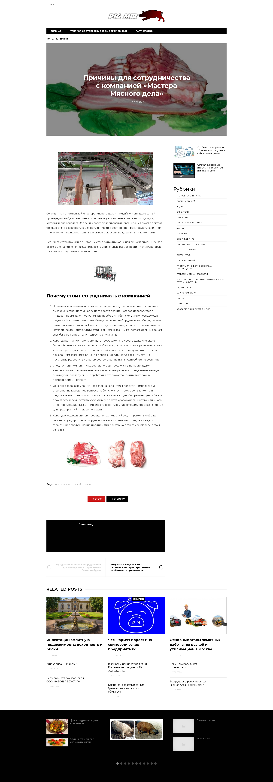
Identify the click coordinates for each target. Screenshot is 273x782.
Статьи (180, 298)
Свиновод (86, 524)
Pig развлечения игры (189, 196)
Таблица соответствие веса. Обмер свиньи (98, 31)
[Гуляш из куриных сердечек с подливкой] (57, 726)
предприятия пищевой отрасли (73, 484)
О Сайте (50, 4)
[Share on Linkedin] (123, 510)
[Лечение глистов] (183, 726)
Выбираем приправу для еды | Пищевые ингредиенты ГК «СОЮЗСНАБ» (127, 667)
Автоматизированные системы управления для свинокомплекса (210, 167)
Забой (180, 228)
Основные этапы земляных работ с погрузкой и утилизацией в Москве (195, 644)
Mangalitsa (124, 731)
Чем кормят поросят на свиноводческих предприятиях (130, 644)
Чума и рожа (203, 738)
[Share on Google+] (105, 510)
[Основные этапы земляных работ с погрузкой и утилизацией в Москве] (198, 615)
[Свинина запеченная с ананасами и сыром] (57, 742)
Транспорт (183, 303)
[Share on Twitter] (97, 510)
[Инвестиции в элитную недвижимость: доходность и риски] (74, 615)
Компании (182, 233)
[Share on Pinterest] (114, 510)
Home (49, 39)
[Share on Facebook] (88, 510)
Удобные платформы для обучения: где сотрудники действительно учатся (211, 150)
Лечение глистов (206, 720)
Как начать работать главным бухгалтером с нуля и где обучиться (126, 688)
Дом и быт (182, 217)
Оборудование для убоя (191, 244)
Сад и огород (184, 287)
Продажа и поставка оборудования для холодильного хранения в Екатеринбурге (78, 567)
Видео (180, 206)
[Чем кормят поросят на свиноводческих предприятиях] (136, 615)
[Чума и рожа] (183, 744)
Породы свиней (186, 260)
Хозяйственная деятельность (194, 309)
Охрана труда (184, 255)
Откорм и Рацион (186, 249)
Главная (56, 31)
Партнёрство (144, 31)
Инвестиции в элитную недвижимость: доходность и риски (74, 644)
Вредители (183, 212)
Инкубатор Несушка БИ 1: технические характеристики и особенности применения (130, 567)
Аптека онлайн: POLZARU (62, 664)
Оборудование (185, 239)
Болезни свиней (186, 201)
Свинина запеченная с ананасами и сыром (82, 740)
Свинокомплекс (186, 293)
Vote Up (97, 499)
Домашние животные (189, 222)
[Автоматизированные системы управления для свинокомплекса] (184, 170)
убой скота (125, 315)
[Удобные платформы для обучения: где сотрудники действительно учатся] (184, 152)
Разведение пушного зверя (192, 274)
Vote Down (118, 499)
